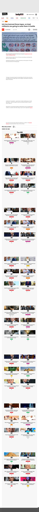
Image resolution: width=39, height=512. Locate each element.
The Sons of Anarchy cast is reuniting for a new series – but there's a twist (28, 239)
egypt (11, 461)
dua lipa (28, 363)
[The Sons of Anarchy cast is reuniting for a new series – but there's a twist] (27, 234)
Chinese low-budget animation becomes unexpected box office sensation (11, 374)
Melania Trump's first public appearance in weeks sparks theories (11, 227)
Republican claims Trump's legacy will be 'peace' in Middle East (11, 288)
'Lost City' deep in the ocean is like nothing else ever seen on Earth (28, 411)
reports (31, 107)
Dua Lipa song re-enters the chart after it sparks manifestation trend (28, 362)
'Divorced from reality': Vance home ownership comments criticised (11, 411)
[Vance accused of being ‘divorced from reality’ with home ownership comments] (11, 405)
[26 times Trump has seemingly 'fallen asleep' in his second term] (27, 466)
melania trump (11, 265)
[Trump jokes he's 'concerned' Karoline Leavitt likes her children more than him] (11, 173)
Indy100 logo (19, 14)
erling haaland (11, 142)
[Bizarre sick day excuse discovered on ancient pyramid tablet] (27, 369)
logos (6, 21)
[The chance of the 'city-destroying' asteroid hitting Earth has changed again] (27, 503)
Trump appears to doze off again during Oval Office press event (11, 191)
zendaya (28, 265)
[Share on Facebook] (33, 29)
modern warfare (11, 314)
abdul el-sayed (11, 216)
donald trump (11, 180)
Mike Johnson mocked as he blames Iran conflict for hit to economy (12, 472)
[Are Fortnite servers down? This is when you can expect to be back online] (27, 430)
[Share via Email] (36, 29)
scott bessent (28, 216)
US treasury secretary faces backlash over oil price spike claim (28, 215)
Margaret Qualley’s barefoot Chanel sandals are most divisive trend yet (11, 165)
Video (29, 17)
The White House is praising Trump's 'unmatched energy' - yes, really (28, 288)
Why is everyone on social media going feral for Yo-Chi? (11, 423)
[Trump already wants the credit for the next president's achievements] (27, 173)
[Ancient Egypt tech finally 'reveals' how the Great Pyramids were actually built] (11, 454)
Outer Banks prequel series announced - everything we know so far (28, 325)
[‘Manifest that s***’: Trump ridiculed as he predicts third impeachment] (11, 234)
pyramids (28, 375)
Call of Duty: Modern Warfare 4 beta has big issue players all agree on (11, 313)
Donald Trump (11, 241)
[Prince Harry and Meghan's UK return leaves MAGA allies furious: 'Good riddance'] (27, 222)
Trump (17, 17)
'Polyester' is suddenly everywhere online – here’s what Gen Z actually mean (27, 484)
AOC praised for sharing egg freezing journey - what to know (11, 484)
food (11, 424)
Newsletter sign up (31, 14)
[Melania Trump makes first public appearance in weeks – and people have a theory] (11, 222)
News (7, 17)
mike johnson (11, 473)
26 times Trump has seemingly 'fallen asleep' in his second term (28, 472)
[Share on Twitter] (35, 29)
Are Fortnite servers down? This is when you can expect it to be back (28, 435)
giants (28, 192)
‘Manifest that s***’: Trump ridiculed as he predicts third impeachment (12, 239)
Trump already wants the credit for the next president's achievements (28, 178)
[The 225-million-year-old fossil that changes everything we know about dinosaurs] (11, 503)
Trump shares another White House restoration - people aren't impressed (28, 459)
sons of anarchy (28, 241)
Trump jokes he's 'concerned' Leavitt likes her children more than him (11, 178)
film (11, 375)
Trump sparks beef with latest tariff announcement (11, 435)
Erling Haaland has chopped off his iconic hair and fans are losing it (11, 141)
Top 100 (2, 17)
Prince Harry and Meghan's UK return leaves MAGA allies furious (28, 227)
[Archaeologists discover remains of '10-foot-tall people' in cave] (27, 185)
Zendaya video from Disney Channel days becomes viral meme (28, 264)
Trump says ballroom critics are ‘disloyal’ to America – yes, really (11, 386)
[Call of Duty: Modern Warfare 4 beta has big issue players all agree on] (11, 308)
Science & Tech (23, 17)
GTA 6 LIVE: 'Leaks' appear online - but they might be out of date (28, 141)
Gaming (12, 17)
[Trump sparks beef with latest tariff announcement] (11, 430)
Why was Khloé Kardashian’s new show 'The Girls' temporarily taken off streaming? (28, 165)
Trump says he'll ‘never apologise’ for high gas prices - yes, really (28, 386)
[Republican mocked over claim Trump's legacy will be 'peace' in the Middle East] (11, 283)
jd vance (11, 412)
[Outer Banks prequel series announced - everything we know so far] (27, 320)
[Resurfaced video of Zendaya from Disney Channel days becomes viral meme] (27, 259)
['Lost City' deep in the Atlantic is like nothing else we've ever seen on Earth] (27, 405)
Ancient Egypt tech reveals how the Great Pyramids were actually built (11, 459)
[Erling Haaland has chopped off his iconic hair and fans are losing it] (11, 136)
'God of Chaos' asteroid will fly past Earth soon (28, 337)
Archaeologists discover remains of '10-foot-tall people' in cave (28, 191)
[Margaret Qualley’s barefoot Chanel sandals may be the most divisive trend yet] (11, 160)
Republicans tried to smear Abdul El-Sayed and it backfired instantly (11, 215)
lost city (28, 412)
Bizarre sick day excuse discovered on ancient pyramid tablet (28, 374)
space (28, 339)
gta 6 (28, 142)
